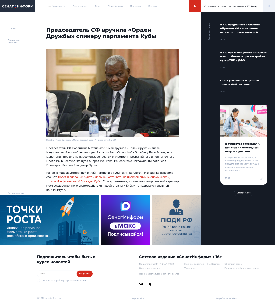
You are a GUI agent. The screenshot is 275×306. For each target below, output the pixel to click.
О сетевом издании (149, 268)
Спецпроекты (80, 6)
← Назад (12, 28)
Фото (97, 6)
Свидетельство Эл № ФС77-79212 (156, 264)
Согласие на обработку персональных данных (64, 280)
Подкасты (135, 6)
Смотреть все (244, 193)
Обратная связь (233, 264)
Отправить (84, 273)
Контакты (153, 6)
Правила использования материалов (159, 273)
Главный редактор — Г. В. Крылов (202, 264)
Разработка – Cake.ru (226, 298)
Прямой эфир (115, 6)
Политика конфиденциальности (241, 268)
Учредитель (190, 268)
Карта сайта (138, 298)
